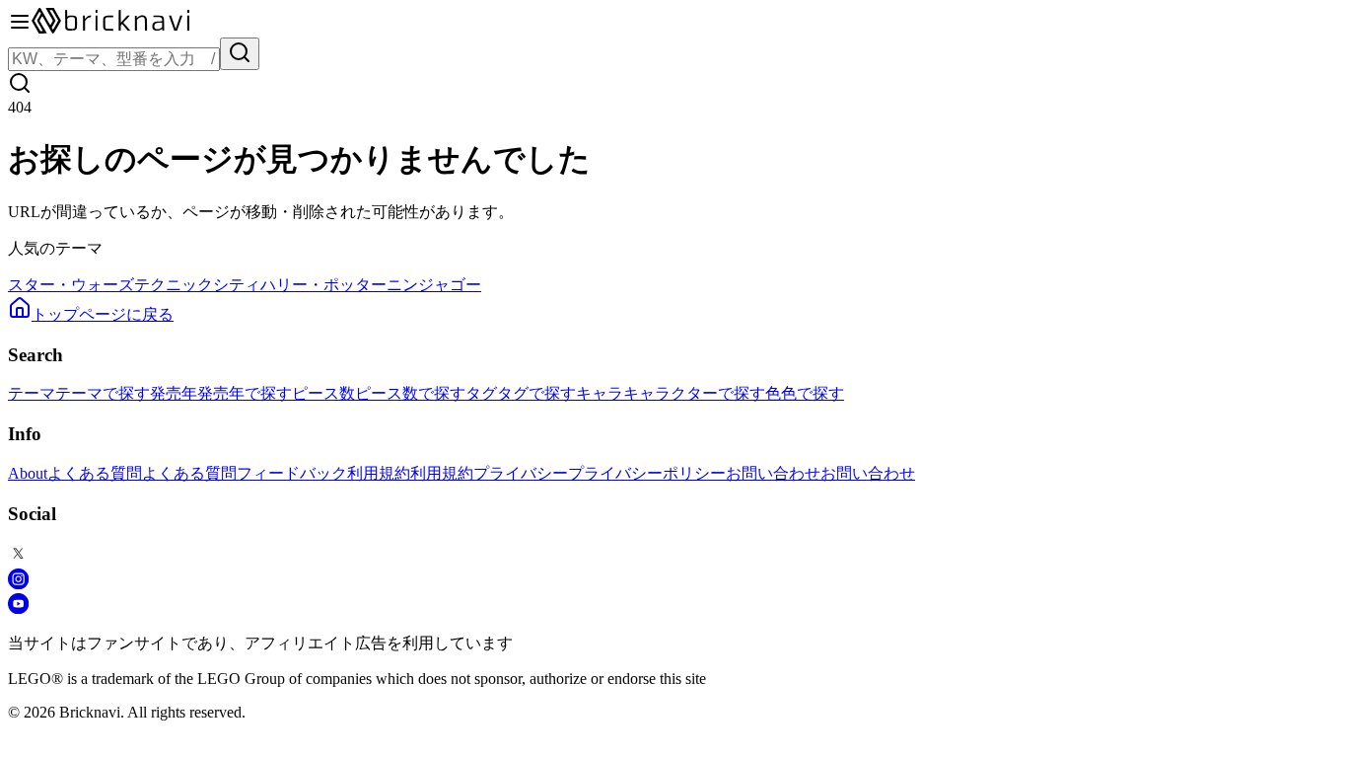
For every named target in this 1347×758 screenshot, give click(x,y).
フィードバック (292, 473)
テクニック (173, 284)
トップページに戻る (103, 314)
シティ (236, 284)
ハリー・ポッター (323, 284)
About (27, 473)
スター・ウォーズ (71, 284)
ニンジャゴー (434, 284)
